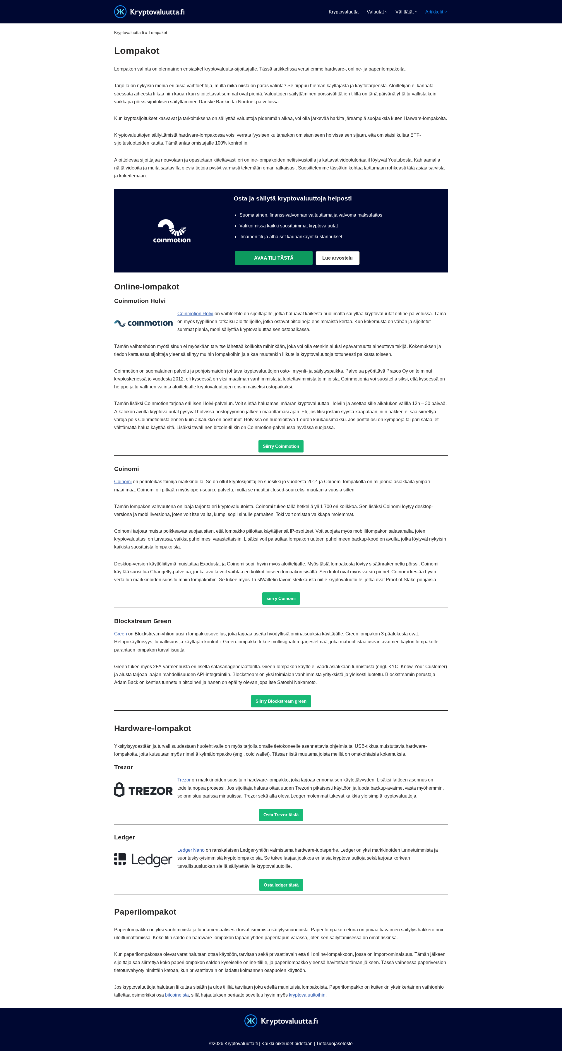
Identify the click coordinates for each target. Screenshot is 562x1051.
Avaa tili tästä (274, 258)
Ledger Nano (191, 850)
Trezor (184, 779)
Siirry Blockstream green (281, 701)
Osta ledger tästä (281, 884)
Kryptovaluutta (344, 11)
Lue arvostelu (337, 258)
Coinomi (123, 481)
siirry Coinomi (281, 598)
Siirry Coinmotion (281, 446)
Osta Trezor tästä (281, 814)
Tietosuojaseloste (334, 1043)
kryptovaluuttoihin (307, 994)
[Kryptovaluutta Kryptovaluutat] (149, 11)
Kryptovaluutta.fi (129, 32)
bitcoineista (177, 994)
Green (120, 633)
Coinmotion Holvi (195, 313)
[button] (386, 12)
